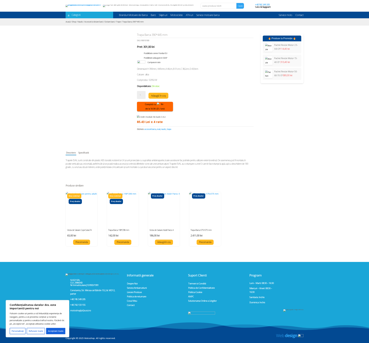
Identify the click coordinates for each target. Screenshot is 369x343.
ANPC (191, 296)
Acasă (68, 21)
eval (158, 129)
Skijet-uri (163, 15)
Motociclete (176, 15)
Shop (74, 21)
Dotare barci (110, 21)
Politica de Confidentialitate (201, 288)
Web (286, 335)
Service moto (285, 15)
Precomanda (81, 242)
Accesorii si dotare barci (93, 21)
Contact (299, 15)
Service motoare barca (207, 15)
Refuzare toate (36, 331)
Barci (153, 15)
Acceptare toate (55, 331)
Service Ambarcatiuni (137, 288)
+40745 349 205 (262, 4)
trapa (169, 129)
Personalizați (18, 331)
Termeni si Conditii (197, 284)
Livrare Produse (134, 292)
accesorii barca (150, 129)
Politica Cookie (195, 292)
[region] (37, 318)
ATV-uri (189, 15)
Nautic (80, 21)
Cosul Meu (132, 301)
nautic (163, 129)
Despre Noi (132, 284)
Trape (118, 21)
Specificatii (83, 152)
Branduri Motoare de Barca (133, 15)
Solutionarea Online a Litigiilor (202, 301)
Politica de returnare (136, 296)
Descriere (71, 152)
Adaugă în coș (158, 95)
